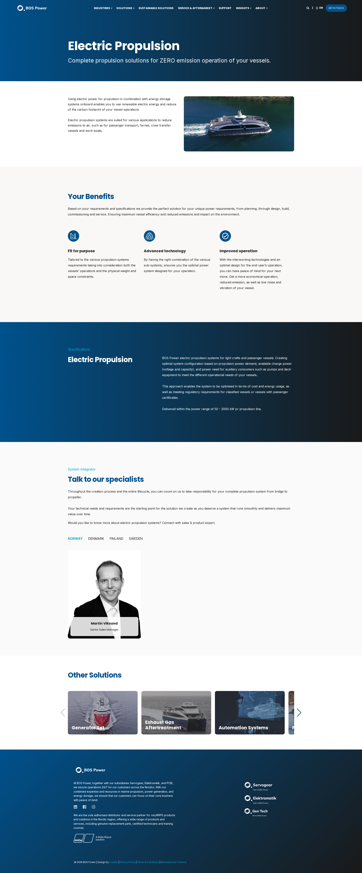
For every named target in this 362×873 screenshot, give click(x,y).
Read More (79, 728)
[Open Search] (308, 7)
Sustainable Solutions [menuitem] (156, 8)
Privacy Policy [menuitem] (127, 862)
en (321, 8)
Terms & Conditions (148, 862)
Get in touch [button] (336, 8)
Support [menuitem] (225, 8)
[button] (299, 713)
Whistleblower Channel (173, 862)
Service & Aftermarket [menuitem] (195, 8)
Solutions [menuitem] (124, 8)
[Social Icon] (96, 610)
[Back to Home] (32, 8)
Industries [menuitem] (102, 8)
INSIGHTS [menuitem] (242, 8)
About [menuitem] (260, 8)
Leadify (113, 862)
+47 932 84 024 (105, 598)
